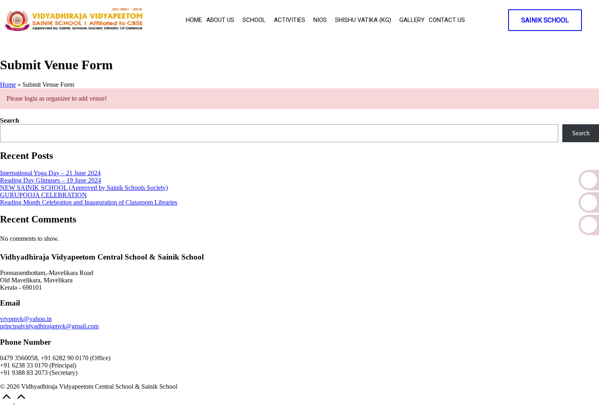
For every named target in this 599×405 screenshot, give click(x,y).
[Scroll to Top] (14, 401)
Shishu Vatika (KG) (363, 20)
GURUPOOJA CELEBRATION (43, 194)
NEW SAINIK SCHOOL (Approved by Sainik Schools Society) (84, 187)
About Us (220, 20)
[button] (222, 20)
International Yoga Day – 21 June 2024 (50, 172)
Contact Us (447, 20)
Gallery (412, 20)
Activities (289, 20)
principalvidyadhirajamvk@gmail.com (49, 326)
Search (9, 120)
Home (194, 20)
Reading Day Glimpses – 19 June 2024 (50, 180)
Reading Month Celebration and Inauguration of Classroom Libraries (88, 202)
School (254, 20)
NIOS (320, 20)
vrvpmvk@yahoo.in (26, 318)
